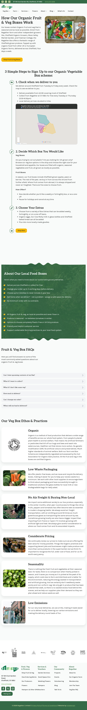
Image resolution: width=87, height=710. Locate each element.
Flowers (35, 11)
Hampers (41, 685)
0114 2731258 (6, 684)
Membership (74, 681)
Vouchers (41, 689)
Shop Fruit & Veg (28, 673)
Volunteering (59, 681)
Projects (57, 673)
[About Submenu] (46, 11)
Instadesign (71, 705)
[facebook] (3, 2)
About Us (72, 673)
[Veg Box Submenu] (9, 11)
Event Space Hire (44, 677)
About (43, 11)
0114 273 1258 (50, 2)
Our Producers (27, 681)
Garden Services (44, 673)
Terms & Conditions (50, 705)
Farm (15, 11)
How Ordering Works (28, 677)
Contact (70, 11)
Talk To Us (57, 689)
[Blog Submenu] (54, 11)
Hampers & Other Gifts (28, 689)
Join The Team (74, 685)
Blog (51, 11)
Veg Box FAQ (73, 689)
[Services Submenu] (29, 11)
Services (24, 11)
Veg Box (5, 11)
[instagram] (9, 2)
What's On (61, 11)
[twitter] (6, 2)
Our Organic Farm (75, 677)
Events (56, 677)
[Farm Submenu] (18, 11)
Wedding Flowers (44, 681)
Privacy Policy (36, 705)
